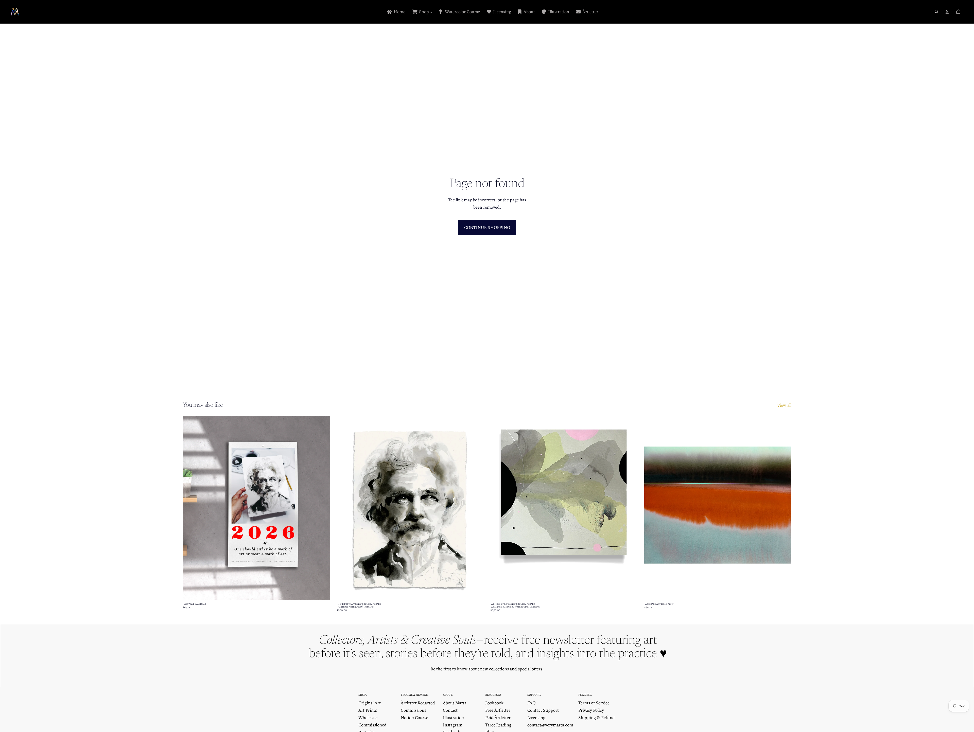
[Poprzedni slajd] (190, 508)
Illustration (453, 718)
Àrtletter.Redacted (418, 703)
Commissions (413, 710)
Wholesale (367, 718)
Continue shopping (487, 227)
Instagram (452, 725)
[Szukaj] (936, 11)
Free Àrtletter (497, 710)
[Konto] (947, 11)
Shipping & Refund (596, 718)
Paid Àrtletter (498, 718)
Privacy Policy (591, 710)
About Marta (454, 703)
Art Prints (367, 710)
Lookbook (494, 703)
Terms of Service (594, 703)
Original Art (369, 703)
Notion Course (414, 718)
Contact (450, 710)
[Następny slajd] (322, 508)
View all (784, 405)
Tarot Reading (498, 725)
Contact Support (543, 710)
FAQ (531, 703)
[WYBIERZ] (322, 592)
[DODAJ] (629, 592)
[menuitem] (396, 11)
